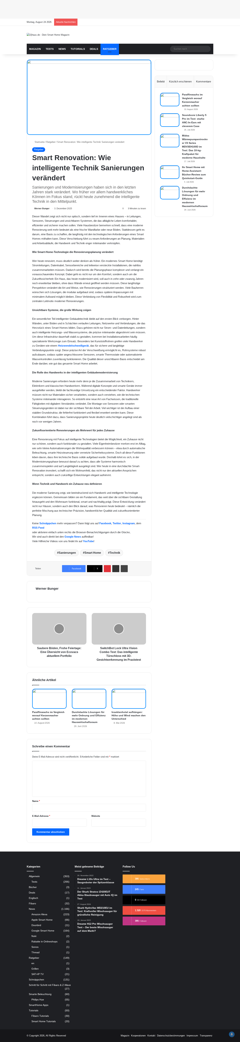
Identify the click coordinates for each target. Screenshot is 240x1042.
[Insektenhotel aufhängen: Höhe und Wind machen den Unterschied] (129, 699)
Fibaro (32, 903)
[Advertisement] (105, 9)
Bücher (33, 887)
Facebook (105, 523)
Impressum (192, 1035)
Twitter (117, 523)
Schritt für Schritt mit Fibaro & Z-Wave (50, 985)
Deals (94, 49)
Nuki (33, 936)
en (32, 963)
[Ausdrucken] (124, 568)
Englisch (33, 898)
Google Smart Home (42, 930)
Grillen (35, 968)
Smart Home (93, 552)
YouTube (88, 541)
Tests (50, 49)
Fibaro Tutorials (40, 1015)
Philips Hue (37, 999)
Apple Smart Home (42, 919)
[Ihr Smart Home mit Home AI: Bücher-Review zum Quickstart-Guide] (169, 172)
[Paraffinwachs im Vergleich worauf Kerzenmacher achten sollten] (49, 699)
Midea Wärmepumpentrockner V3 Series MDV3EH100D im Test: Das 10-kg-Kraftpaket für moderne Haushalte (195, 146)
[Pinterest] (107, 568)
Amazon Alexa (39, 914)
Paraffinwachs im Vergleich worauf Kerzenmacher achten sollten (48, 715)
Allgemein (34, 876)
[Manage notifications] (232, 1034)
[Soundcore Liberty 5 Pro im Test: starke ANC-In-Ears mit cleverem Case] (169, 120)
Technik (115, 552)
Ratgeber (109, 49)
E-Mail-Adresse (41, 816)
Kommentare (203, 81)
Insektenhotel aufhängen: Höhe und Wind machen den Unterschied (129, 715)
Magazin (35, 49)
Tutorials (78, 49)
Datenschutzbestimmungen (171, 1035)
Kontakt (151, 1035)
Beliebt (161, 81)
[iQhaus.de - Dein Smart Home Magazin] (48, 35)
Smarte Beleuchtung (40, 994)
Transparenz (206, 1035)
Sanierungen (67, 552)
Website (95, 816)
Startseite (39, 142)
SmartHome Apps (38, 1005)
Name (36, 801)
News (62, 49)
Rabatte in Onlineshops (44, 941)
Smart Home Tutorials (43, 1021)
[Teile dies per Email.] (115, 568)
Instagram (128, 523)
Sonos (34, 947)
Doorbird (36, 925)
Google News (72, 536)
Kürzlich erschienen (180, 81)
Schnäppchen (47, 523)
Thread (35, 952)
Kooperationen (138, 1035)
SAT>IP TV (37, 974)
